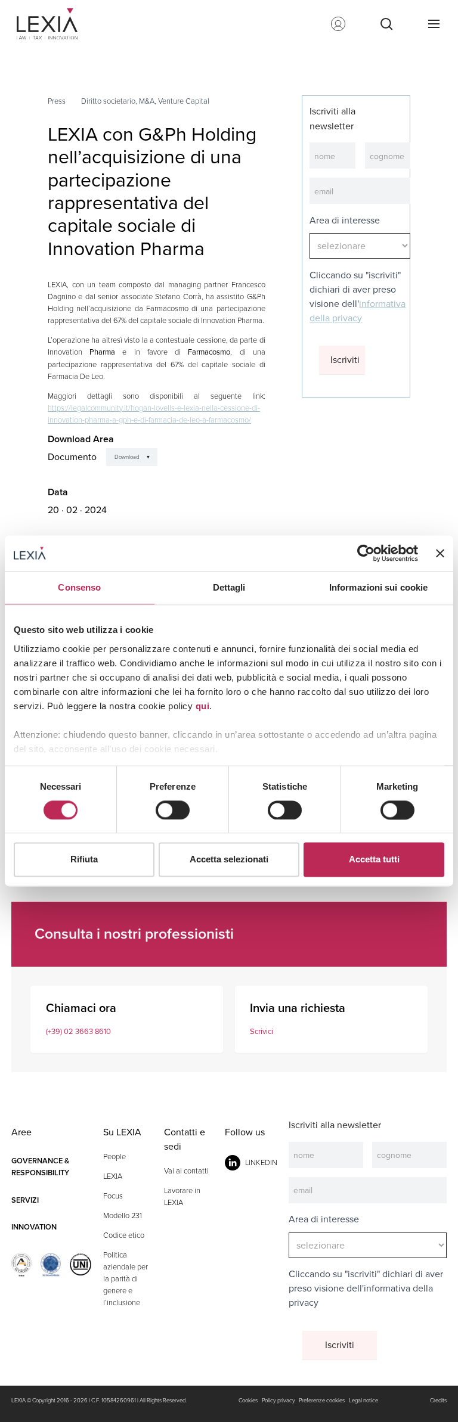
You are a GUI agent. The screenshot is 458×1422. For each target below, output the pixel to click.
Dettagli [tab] (229, 587)
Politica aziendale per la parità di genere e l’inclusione (125, 1278)
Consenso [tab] (79, 587)
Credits (438, 1400)
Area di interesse (345, 220)
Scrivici (261, 1031)
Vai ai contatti (186, 1170)
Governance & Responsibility (40, 1166)
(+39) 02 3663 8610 (78, 1031)
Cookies (248, 1400)
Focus (113, 1195)
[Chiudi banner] (440, 553)
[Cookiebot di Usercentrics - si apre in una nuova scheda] (366, 553)
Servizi (25, 1200)
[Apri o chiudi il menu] (433, 24)
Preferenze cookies (322, 1400)
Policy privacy (278, 1400)
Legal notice (363, 1400)
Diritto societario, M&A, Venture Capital (145, 101)
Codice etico (123, 1235)
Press (57, 101)
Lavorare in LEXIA (182, 1196)
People (114, 1156)
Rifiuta (84, 860)
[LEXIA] (51, 24)
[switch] (173, 809)
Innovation (34, 1226)
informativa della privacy (358, 311)
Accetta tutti (374, 860)
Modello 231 (122, 1215)
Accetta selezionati (229, 860)
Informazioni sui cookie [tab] (378, 587)
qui (203, 706)
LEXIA (112, 1176)
